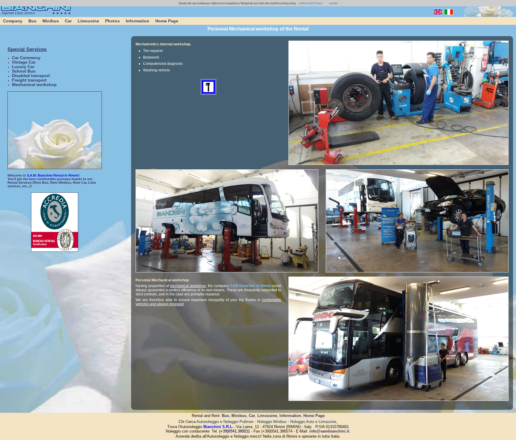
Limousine (88, 21)
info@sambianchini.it (329, 431)
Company (12, 21)
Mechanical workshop (34, 84)
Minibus (50, 21)
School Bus (24, 71)
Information (137, 21)
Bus (32, 21)
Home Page (166, 21)
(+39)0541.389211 (234, 431)
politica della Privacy (310, 3)
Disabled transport (31, 75)
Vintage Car (24, 62)
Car (68, 21)
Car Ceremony (26, 58)
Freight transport (29, 80)
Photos (112, 21)
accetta (333, 3)
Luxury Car (23, 67)
